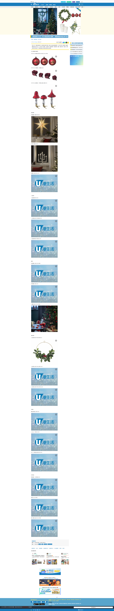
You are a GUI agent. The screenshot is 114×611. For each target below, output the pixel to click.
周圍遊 (67, 7)
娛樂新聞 (50, 4)
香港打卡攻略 (77, 7)
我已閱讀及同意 (93, 607)
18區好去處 (72, 7)
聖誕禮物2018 (46, 548)
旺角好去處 (77, 599)
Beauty (45, 1)
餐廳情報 (50, 600)
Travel (39, 1)
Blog (48, 1)
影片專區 (63, 7)
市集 (53, 599)
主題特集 (82, 7)
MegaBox (45, 544)
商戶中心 (74, 1)
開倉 (55, 599)
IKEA (37, 548)
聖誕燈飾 (40, 548)
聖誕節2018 (51, 548)
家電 (60, 548)
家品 (63, 548)
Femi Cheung (35, 41)
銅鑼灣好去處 (63, 599)
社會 (80, 599)
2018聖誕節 (56, 548)
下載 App (78, 1)
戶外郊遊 (53, 600)
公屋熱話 (47, 4)
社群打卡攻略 (69, 1)
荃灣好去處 (72, 599)
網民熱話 (50, 603)
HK (35, 1)
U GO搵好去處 (63, 1)
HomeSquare (50, 544)
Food (42, 1)
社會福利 (57, 600)
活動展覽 (50, 599)
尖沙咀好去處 (58, 599)
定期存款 (54, 4)
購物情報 (35, 39)
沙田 (42, 544)
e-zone (52, 1)
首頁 (32, 39)
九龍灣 (40, 544)
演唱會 (32, 7)
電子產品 (39, 39)
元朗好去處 (68, 599)
